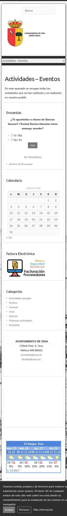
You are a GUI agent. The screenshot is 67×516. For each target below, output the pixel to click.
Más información (43, 509)
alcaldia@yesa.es (31, 359)
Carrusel (13, 307)
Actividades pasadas (20, 298)
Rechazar (24, 509)
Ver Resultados (33, 157)
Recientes (14, 325)
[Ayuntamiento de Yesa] (26, 36)
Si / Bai (18, 135)
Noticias (13, 316)
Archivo (13, 302)
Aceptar (9, 509)
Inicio (12, 311)
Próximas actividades (20, 320)
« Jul (9, 237)
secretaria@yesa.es (31, 354)
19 (26, 219)
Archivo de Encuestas (21, 164)
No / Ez (18, 140)
